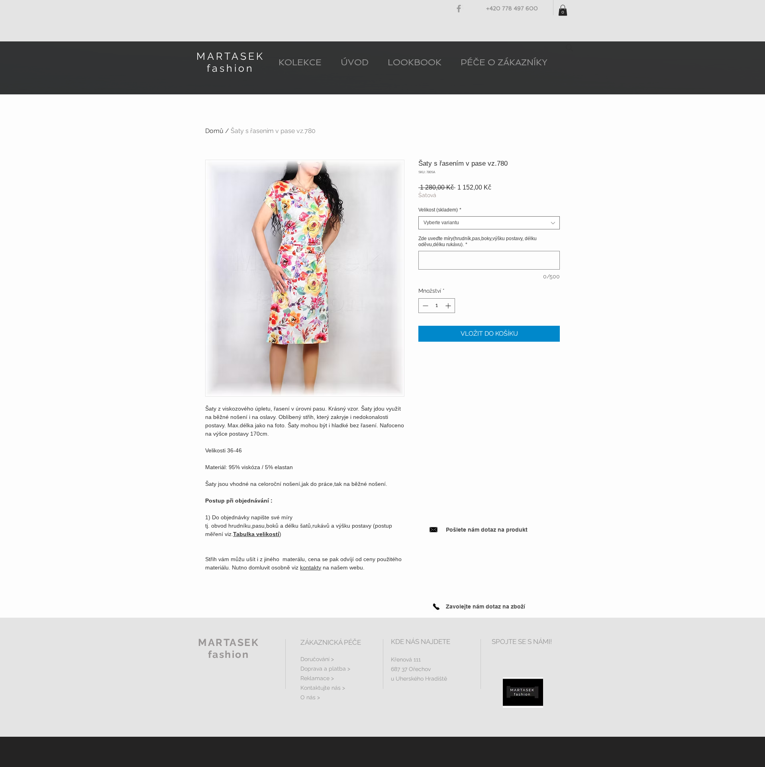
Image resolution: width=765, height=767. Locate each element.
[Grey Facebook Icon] (459, 9)
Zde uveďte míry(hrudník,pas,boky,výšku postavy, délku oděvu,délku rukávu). (477, 241)
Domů (214, 131)
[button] (562, 10)
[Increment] (449, 306)
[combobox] (489, 222)
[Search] (569, 47)
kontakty (310, 567)
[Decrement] (425, 306)
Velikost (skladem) (439, 210)
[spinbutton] (437, 306)
